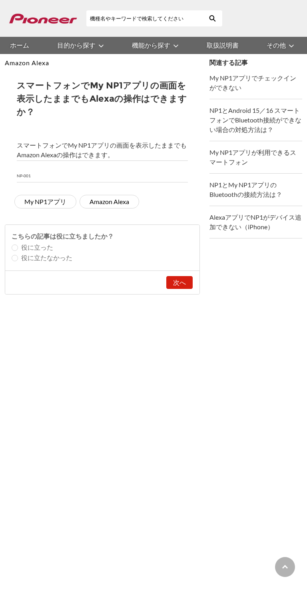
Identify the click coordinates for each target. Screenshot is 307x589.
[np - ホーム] (43, 18)
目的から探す (76, 45)
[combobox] (144, 18)
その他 (276, 45)
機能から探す (151, 45)
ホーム (19, 45)
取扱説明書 (223, 45)
